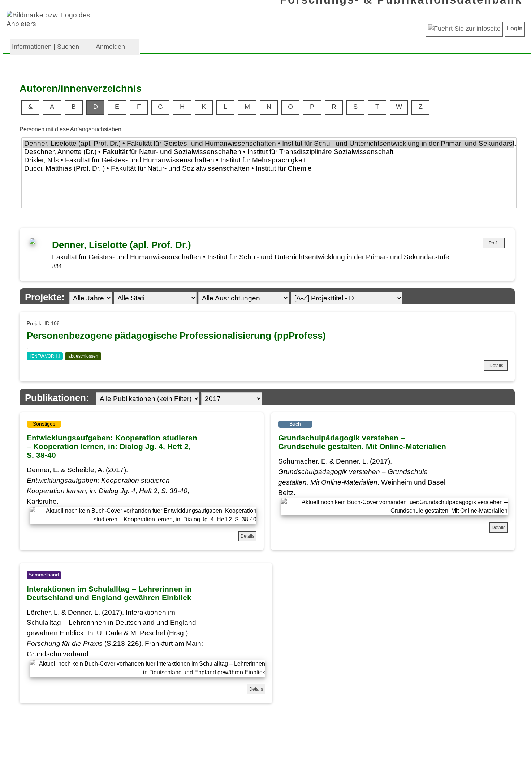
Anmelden (110, 46)
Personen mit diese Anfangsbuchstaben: (71, 129)
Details (496, 365)
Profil (494, 243)
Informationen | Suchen (45, 46)
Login (515, 28)
